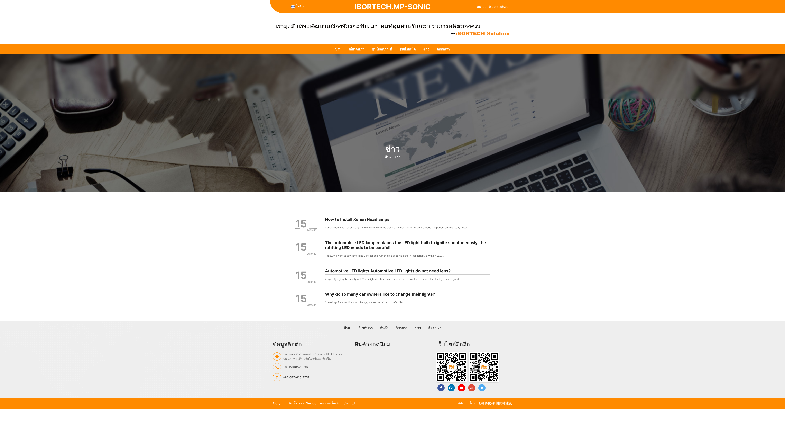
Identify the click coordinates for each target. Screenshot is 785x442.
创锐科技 (484, 403)
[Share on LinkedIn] (461, 387)
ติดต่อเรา (443, 49)
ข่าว (426, 49)
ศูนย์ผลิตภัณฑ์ (382, 49)
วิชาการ (402, 328)
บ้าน (338, 49)
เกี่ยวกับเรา (356, 49)
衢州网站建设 (502, 403)
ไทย (299, 6)
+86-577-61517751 (296, 377)
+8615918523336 (295, 367)
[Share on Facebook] (441, 387)
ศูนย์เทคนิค (408, 49)
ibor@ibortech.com (496, 7)
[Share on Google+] (451, 387)
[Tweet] (482, 387)
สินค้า (384, 328)
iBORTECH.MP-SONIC (393, 6)
